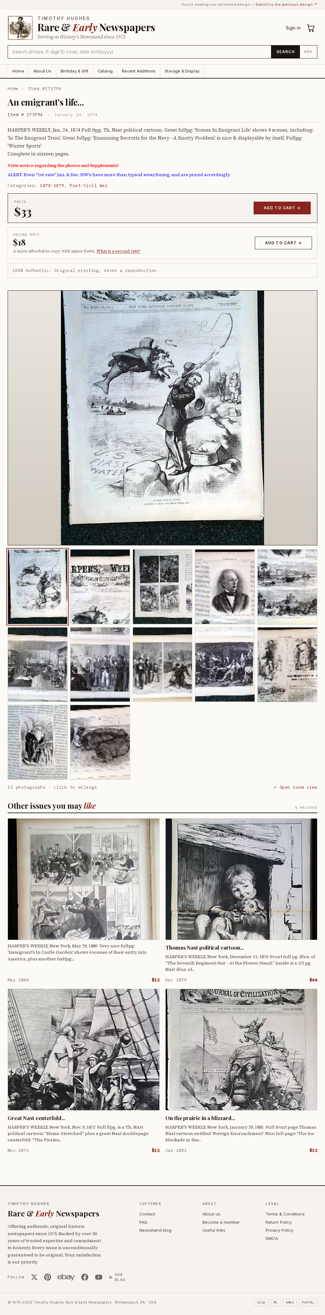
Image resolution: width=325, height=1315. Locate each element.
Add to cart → (282, 207)
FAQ (143, 1222)
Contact (147, 1213)
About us (211, 1213)
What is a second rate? (118, 251)
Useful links (213, 1230)
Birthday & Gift (75, 71)
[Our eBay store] (66, 1277)
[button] (162, 417)
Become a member (221, 1222)
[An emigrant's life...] (38, 586)
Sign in (293, 28)
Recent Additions (139, 71)
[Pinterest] (47, 1277)
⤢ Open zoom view (295, 787)
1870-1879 (52, 185)
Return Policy (279, 1222)
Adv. (308, 51)
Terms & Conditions (285, 1213)
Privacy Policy (279, 1230)
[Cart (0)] (311, 28)
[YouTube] (99, 1277)
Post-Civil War (89, 185)
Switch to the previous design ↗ (286, 4)
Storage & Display (182, 71)
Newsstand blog (155, 1230)
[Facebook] (84, 1277)
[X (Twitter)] (34, 1277)
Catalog (105, 71)
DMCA (272, 1238)
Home (18, 71)
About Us (42, 71)
